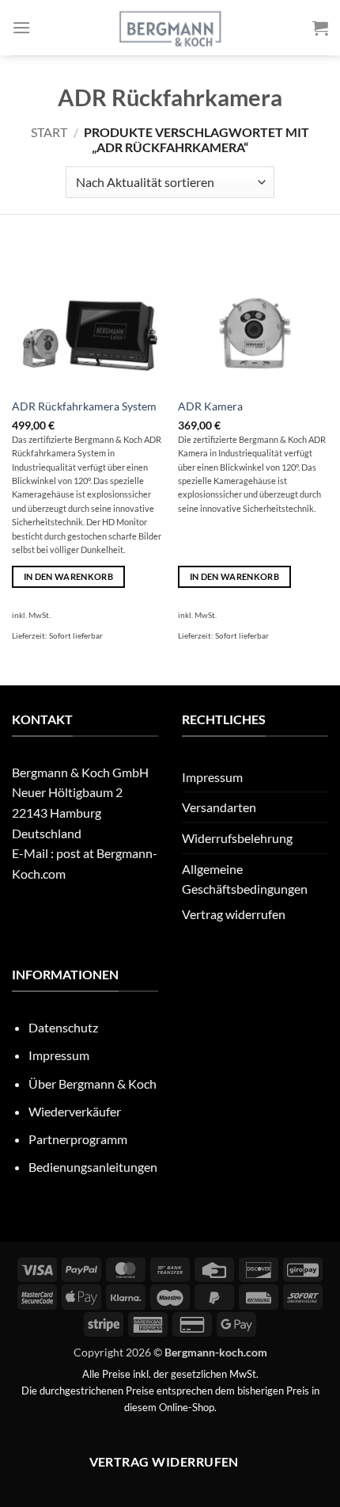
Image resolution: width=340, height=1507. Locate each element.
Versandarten (219, 807)
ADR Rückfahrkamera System (84, 406)
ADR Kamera (210, 406)
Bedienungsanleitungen (92, 1166)
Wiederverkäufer (74, 1111)
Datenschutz (63, 1027)
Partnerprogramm (77, 1138)
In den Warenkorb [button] (68, 576)
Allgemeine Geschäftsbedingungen (245, 879)
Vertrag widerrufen (233, 913)
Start (49, 131)
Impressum (212, 776)
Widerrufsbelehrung (237, 837)
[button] (21, 27)
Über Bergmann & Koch (92, 1083)
